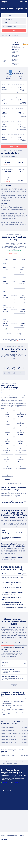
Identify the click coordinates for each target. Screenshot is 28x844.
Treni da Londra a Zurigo (7, 727)
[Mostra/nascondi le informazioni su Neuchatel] (25, 664)
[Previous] (4, 368)
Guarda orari (7, 181)
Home (2, 762)
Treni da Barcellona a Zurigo (8, 730)
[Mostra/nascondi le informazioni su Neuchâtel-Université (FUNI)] (25, 678)
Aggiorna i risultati (13, 253)
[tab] (8, 77)
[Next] (24, 72)
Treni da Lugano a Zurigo (7, 755)
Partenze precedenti (9, 334)
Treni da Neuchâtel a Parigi (8, 736)
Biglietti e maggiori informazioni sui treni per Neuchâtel (13, 709)
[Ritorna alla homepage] (4, 2)
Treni (7, 762)
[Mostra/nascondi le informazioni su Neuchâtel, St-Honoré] (25, 671)
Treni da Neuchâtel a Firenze (8, 739)
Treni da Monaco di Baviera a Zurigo (10, 733)
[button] (8, 22)
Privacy (22, 835)
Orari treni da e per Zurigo (17, 762)
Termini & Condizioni (12, 835)
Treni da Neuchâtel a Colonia (8, 742)
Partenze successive (19, 334)
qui (17, 340)
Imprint (3, 835)
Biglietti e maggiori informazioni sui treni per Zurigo (13, 713)
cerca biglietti (7, 164)
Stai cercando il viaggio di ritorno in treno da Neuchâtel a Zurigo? (13, 702)
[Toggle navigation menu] (26, 2)
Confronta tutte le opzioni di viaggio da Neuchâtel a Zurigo (12, 706)
